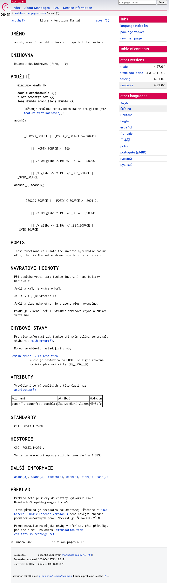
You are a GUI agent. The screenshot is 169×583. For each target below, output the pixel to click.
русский (126, 165)
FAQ (56, 8)
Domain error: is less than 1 (36, 356)
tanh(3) (102, 477)
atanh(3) (37, 477)
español (126, 127)
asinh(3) (21, 477)
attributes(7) (25, 389)
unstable (19, 13)
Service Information (77, 8)
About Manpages (37, 8)
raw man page (131, 38)
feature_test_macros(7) (42, 113)
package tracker (132, 32)
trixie (124, 67)
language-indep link (134, 26)
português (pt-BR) (133, 152)
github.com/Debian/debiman (55, 576)
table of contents (135, 49)
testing (125, 79)
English (125, 121)
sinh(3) (87, 477)
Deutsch (126, 115)
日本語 (125, 140)
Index (17, 8)
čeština (125, 109)
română (126, 158)
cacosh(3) (55, 477)
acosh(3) (18, 20)
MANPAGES (18, 1)
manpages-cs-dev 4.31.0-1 (77, 554)
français (126, 133)
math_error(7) (42, 340)
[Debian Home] (5, 8)
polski (124, 146)
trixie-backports (131, 73)
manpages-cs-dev (36, 13)
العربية (124, 102)
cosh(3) (72, 477)
